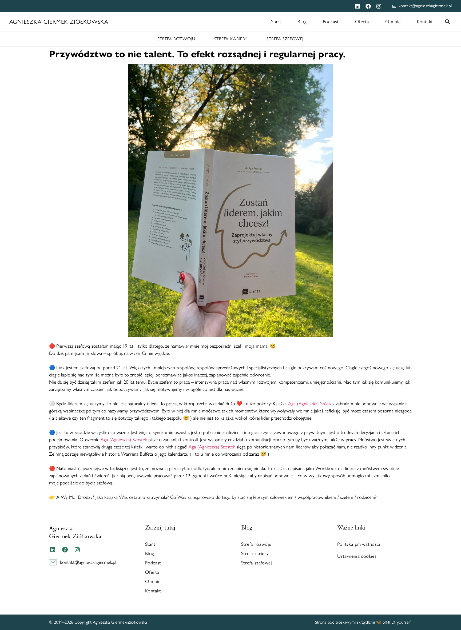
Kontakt (425, 22)
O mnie (392, 22)
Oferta (362, 22)
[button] (447, 21)
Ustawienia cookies (356, 556)
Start (276, 22)
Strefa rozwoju (176, 38)
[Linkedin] (52, 549)
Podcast (331, 22)
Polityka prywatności (358, 544)
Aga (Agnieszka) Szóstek (311, 404)
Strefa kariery (231, 38)
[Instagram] (77, 549)
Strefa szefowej (285, 38)
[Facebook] (64, 549)
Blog (302, 22)
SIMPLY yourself (397, 622)
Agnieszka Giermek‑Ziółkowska (58, 21)
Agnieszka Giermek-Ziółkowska (75, 532)
